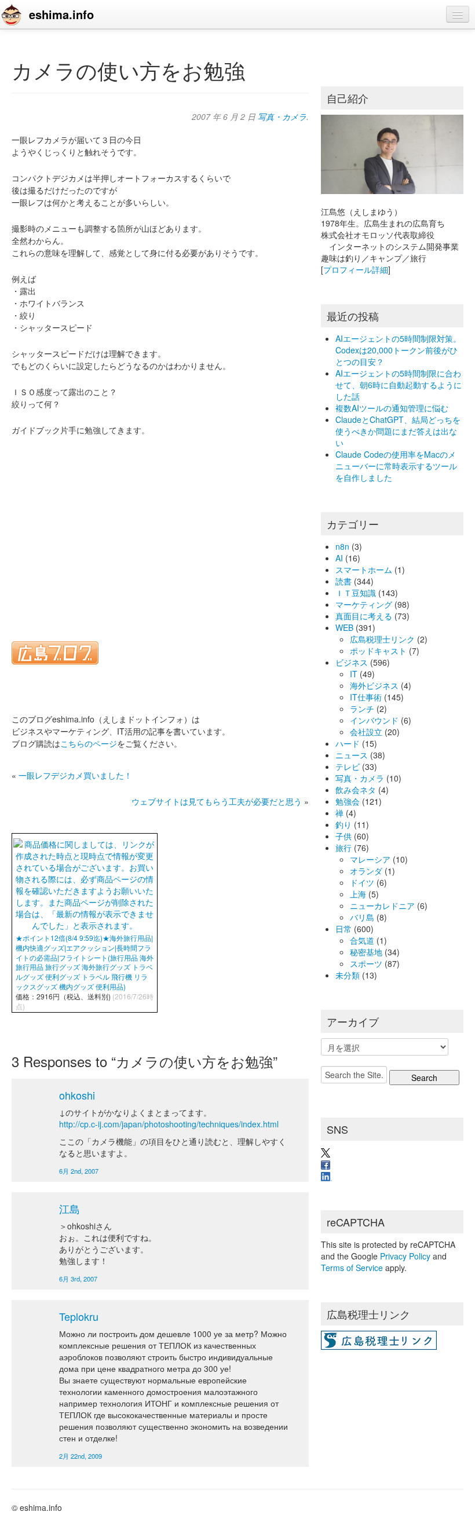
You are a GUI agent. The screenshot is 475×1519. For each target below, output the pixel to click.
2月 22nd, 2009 (80, 1455)
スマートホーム (363, 569)
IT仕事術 (366, 697)
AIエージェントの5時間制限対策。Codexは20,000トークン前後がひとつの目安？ (398, 350)
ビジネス (351, 662)
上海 (358, 894)
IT (353, 674)
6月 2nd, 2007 (78, 1170)
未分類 (347, 975)
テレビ (347, 766)
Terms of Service (352, 1267)
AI (339, 558)
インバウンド (374, 720)
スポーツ (366, 963)
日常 (343, 928)
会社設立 (366, 731)
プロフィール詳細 (355, 269)
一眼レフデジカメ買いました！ (75, 775)
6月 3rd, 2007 (78, 1278)
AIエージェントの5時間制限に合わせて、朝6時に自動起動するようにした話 (398, 384)
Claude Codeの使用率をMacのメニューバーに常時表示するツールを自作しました (396, 465)
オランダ (366, 871)
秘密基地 (366, 952)
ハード (347, 743)
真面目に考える (363, 616)
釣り (343, 824)
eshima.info (61, 14)
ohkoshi (77, 1094)
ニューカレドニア (382, 905)
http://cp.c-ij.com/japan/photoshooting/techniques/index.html (169, 1124)
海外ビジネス (374, 685)
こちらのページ (88, 743)
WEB (344, 627)
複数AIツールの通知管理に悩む (391, 408)
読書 (343, 581)
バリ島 (362, 917)
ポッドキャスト (378, 650)
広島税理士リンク (382, 639)
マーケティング (363, 604)
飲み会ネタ (355, 789)
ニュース (351, 755)
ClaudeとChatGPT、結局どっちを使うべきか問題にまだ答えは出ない (398, 431)
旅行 (343, 847)
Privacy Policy (405, 1256)
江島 (69, 1208)
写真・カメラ (282, 116)
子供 (343, 836)
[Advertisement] (154, 531)
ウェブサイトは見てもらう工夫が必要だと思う (216, 801)
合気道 (362, 940)
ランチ (362, 708)
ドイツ (362, 882)
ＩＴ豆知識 (355, 592)
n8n (342, 546)
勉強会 (347, 801)
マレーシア (370, 859)
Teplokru (78, 1316)
